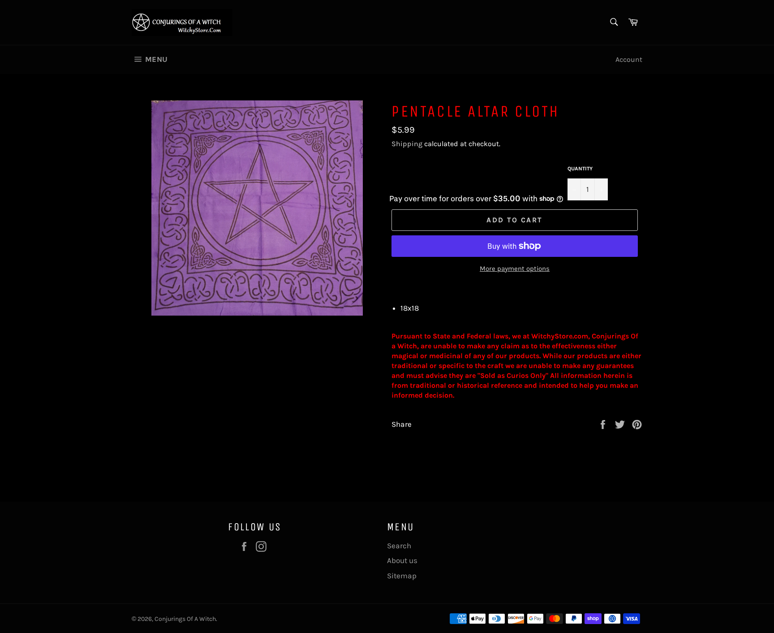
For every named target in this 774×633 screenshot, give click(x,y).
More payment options (515, 268)
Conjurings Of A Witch (185, 619)
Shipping (406, 143)
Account (628, 59)
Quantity (580, 168)
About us (402, 560)
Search (399, 545)
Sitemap (402, 575)
